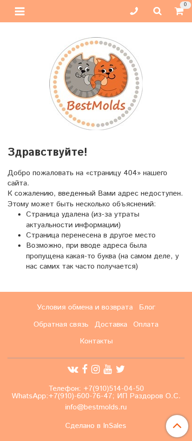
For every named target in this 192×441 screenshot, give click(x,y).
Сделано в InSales (95, 426)
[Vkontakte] (73, 369)
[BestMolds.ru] (96, 82)
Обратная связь (61, 324)
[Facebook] (85, 369)
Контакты (96, 341)
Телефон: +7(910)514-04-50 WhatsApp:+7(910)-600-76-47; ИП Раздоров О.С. (96, 392)
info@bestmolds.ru (96, 407)
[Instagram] (95, 369)
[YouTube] (107, 369)
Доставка (111, 324)
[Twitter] (120, 369)
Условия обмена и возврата (85, 307)
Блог (147, 307)
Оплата (145, 324)
